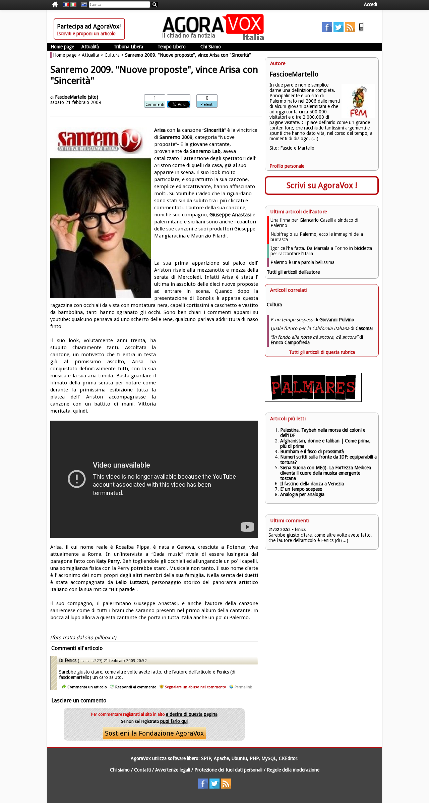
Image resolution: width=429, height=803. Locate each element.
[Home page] (215, 38)
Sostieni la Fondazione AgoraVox (154, 733)
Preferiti (206, 104)
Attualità (90, 46)
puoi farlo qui (174, 721)
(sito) (93, 97)
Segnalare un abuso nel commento (195, 687)
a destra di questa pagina (192, 714)
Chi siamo (120, 769)
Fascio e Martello (297, 148)
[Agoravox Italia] (73, 5)
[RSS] (350, 30)
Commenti (154, 104)
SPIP (206, 758)
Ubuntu (239, 758)
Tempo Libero (172, 46)
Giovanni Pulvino (336, 319)
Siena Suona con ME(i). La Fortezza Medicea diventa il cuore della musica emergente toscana (325, 473)
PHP (254, 758)
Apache (221, 758)
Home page (62, 46)
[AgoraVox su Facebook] (327, 30)
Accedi (370, 4)
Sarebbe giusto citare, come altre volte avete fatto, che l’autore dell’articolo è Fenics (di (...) (320, 537)
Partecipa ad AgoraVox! (89, 26)
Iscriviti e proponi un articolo (86, 33)
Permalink (243, 687)
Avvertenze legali (172, 769)
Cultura (112, 55)
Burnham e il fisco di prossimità (312, 451)
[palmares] (313, 400)
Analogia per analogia (302, 494)
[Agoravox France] (66, 5)
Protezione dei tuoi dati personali (228, 769)
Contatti (142, 769)
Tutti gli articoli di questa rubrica (322, 352)
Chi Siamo (210, 46)
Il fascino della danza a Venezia (312, 483)
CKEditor (288, 758)
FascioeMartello (70, 97)
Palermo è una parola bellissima (302, 262)
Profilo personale (286, 166)
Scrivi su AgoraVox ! (322, 185)
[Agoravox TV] (82, 5)
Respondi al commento (136, 687)
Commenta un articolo (87, 687)
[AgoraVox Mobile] (361, 30)
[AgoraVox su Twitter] (338, 30)
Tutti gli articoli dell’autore (293, 272)
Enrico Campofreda (290, 342)
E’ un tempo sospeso (301, 489)
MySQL (268, 758)
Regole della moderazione (293, 769)
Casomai (364, 328)
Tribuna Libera (128, 46)
